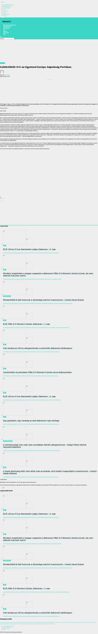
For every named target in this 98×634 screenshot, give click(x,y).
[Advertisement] (46, 51)
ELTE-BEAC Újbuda (93, 622)
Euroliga (11, 622)
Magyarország (7, 6)
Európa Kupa (40, 622)
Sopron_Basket (57, 622)
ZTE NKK (29, 623)
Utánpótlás (6, 8)
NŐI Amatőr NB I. (87, 622)
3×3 (4, 9)
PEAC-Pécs (9, 623)
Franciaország (46, 623)
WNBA (36, 622)
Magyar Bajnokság (22, 622)
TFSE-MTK (62, 622)
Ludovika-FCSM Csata (14, 623)
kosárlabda (5, 622)
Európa (5, 11)
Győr (9, 622)
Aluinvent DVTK (52, 622)
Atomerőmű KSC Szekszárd (30, 622)
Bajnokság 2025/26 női (9, 25)
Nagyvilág (6, 14)
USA (4, 12)
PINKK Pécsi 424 (40, 623)
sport (2, 622)
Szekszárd (20, 623)
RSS (4, 629)
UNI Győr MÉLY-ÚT (45, 622)
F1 (7, 622)
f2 (0, 622)
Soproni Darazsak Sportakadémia (77, 622)
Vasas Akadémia (69, 622)
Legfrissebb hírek (8, 4)
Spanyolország (24, 623)
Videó (5, 15)
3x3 (65, 622)
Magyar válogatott (34, 623)
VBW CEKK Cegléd (3, 623)
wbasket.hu (7, 75)
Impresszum (7, 628)
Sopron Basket (15, 622)
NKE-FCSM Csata (52, 623)
